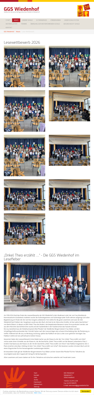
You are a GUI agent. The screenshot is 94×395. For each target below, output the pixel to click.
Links (35, 377)
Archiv (36, 380)
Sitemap (36, 387)
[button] (16, 20)
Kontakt (36, 375)
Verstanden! (86, 391)
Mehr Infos (37, 393)
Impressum (37, 382)
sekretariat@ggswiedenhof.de (79, 385)
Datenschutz (38, 384)
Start (35, 373)
